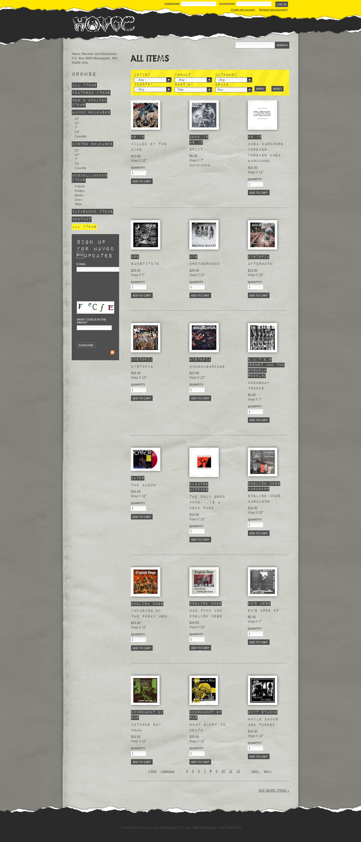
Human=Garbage (207, 366)
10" (77, 123)
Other (78, 204)
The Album (143, 485)
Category (226, 75)
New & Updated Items (89, 102)
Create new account (243, 9)
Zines (78, 199)
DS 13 (137, 137)
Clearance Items (92, 211)
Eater (137, 478)
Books (79, 195)
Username (172, 3)
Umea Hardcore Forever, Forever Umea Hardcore (265, 152)
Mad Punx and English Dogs (205, 613)
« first (152, 771)
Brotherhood (204, 263)
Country (143, 84)
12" (77, 118)
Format (183, 75)
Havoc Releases (91, 112)
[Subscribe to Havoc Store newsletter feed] (112, 353)
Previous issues (89, 352)
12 (238, 771)
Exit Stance (263, 712)
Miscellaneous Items (89, 177)
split (196, 149)
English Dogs (264, 483)
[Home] (103, 23)
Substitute (145, 263)
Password (227, 3)
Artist (142, 75)
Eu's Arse (259, 603)
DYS (193, 256)
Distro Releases (92, 144)
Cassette (80, 136)
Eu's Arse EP (263, 610)
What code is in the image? (91, 321)
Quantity (138, 167)
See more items (273, 790)
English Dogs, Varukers (265, 499)
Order (222, 84)
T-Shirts (80, 186)
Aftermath (260, 263)
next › (255, 771)
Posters (80, 191)
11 (230, 771)
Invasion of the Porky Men (149, 613)
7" (76, 127)
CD (77, 132)
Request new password (273, 9)
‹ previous (168, 771)
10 (223, 771)
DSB (135, 256)
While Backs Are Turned (263, 722)
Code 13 (198, 137)
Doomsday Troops (259, 385)
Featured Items (91, 93)
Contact (81, 219)
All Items (84, 85)
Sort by (184, 84)
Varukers (258, 489)
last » (268, 771)
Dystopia (258, 256)
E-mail (81, 264)
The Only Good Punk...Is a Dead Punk (207, 502)
